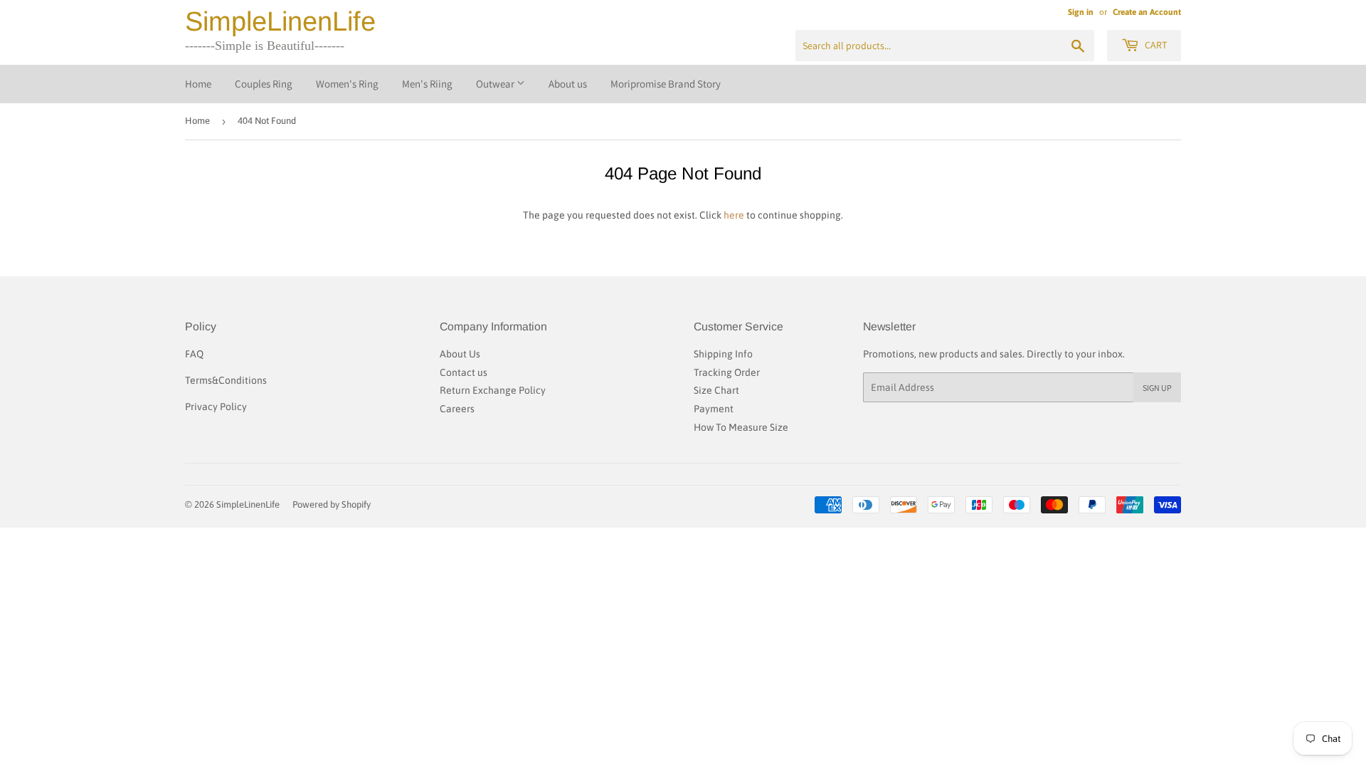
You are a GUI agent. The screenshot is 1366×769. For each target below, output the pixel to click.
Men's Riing (427, 83)
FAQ (194, 354)
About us (568, 83)
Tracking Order (727, 372)
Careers (457, 408)
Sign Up (1157, 387)
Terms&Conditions (226, 380)
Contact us (463, 372)
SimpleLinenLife (280, 21)
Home (198, 83)
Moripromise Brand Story (665, 83)
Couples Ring (263, 83)
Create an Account (1147, 12)
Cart (1155, 44)
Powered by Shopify (331, 504)
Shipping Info (723, 354)
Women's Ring (347, 83)
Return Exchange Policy (493, 390)
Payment (714, 408)
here (734, 215)
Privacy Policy (216, 406)
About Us (460, 354)
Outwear (496, 83)
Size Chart (716, 390)
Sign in (1081, 12)
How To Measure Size (741, 427)
